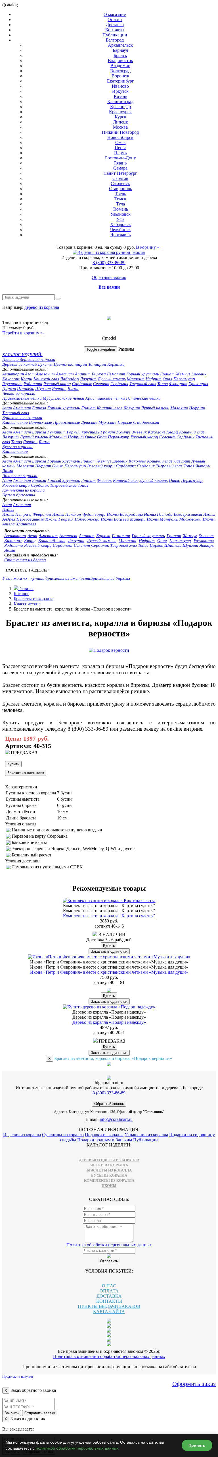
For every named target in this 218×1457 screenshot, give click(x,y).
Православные (66, 422)
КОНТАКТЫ (109, 1301)
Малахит (135, 379)
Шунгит (43, 388)
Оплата (115, 19)
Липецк (120, 122)
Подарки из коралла (104, 1134)
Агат (30, 374)
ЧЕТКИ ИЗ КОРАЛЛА (109, 1165)
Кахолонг (11, 379)
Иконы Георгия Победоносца (72, 519)
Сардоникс (82, 383)
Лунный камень (112, 379)
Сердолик (119, 383)
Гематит (116, 374)
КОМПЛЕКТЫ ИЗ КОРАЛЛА (109, 1180)
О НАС (109, 1285)
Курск (120, 116)
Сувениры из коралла (63, 1134)
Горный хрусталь (142, 374)
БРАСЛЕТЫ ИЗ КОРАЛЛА (109, 1170)
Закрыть (12, 1413)
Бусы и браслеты (18, 495)
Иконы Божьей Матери (123, 519)
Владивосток (120, 60)
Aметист (22, 408)
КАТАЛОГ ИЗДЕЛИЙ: (22, 354)
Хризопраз (198, 383)
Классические (15, 422)
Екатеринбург (120, 81)
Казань (120, 96)
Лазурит (88, 379)
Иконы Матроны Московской (174, 519)
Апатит (83, 374)
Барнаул (120, 50)
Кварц (26, 379)
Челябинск (120, 229)
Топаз (162, 383)
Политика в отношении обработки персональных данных (109, 1356)
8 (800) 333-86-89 (109, 262)
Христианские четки (105, 398)
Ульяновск (120, 214)
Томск (120, 198)
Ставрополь (120, 188)
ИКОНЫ (109, 1185)
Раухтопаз (12, 383)
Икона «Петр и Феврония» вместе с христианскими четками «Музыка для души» (109, 972)
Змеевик (198, 374)
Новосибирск (120, 137)
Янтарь (59, 388)
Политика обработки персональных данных (109, 1244)
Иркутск (120, 91)
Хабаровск (120, 224)
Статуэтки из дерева (25, 560)
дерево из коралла (41, 307)
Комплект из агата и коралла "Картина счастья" (109, 915)
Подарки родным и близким (104, 1139)
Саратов (120, 178)
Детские (89, 422)
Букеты (45, 364)
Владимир (120, 65)
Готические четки (143, 398)
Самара (120, 168)
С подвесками (146, 422)
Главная (25, 588)
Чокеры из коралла (19, 475)
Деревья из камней (19, 364)
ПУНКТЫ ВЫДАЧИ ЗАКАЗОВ (109, 1306)
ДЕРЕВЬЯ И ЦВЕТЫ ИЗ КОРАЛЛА (109, 1160)
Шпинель (25, 388)
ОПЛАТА (109, 1291)
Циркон (9, 388)
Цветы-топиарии (70, 364)
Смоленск (120, 183)
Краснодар (120, 106)
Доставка (115, 24)
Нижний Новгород (120, 132)
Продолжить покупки (17, 1376)
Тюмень (120, 209)
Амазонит (45, 374)
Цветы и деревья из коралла (28, 359)
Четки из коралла (18, 393)
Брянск (120, 55)
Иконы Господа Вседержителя (173, 514)
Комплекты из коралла (23, 490)
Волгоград (120, 70)
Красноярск (120, 111)
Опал (167, 379)
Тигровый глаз (142, 383)
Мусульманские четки (63, 398)
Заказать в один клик (25, 773)
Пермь (120, 152)
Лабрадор (69, 379)
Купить (13, 764)
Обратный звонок (109, 277)
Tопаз (16, 441)
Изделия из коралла (22, 1134)
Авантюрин (13, 374)
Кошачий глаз (46, 379)
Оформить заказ (194, 1383)
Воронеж (120, 75)
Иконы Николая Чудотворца (79, 514)
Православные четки (22, 398)
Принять (197, 1445)
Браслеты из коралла (22, 417)
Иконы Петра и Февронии (26, 514)
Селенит (101, 383)
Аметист (65, 374)
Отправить (109, 1261)
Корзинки (116, 364)
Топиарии (97, 364)
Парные (125, 422)
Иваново (120, 86)
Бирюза (99, 374)
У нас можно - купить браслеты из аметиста (46, 578)
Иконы (8, 509)
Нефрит (154, 379)
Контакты (114, 29)
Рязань (120, 163)
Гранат (167, 374)
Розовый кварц (57, 383)
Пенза (120, 147)
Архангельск (120, 45)
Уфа (120, 219)
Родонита (33, 383)
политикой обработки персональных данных (77, 1448)
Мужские (107, 422)
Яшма (73, 388)
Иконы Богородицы (125, 514)
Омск (120, 142)
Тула (120, 204)
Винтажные (40, 422)
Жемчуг (183, 374)
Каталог (21, 593)
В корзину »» (149, 247)
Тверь (120, 193)
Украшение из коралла (146, 1134)
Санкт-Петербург (120, 173)
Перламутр (184, 379)
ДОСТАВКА (109, 1296)
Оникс (90, 437)
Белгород (115, 40)
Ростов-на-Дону (120, 157)
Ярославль (120, 234)
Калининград (120, 101)
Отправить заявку (39, 1413)
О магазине (115, 14)
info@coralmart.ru (116, 1119)
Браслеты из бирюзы (110, 578)
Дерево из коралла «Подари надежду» (109, 1022)
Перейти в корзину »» (23, 332)
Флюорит (178, 383)
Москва (120, 127)
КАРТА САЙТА (109, 1311)
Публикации (114, 34)
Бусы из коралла (17, 446)
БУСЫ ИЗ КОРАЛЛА (109, 1175)
